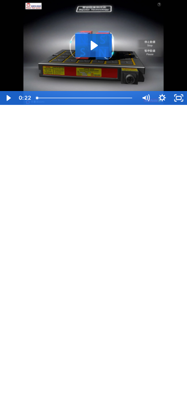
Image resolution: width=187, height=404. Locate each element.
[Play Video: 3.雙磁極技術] (93, 45)
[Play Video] (8, 98)
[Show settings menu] (162, 98)
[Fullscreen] (178, 98)
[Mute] (145, 98)
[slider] (85, 98)
